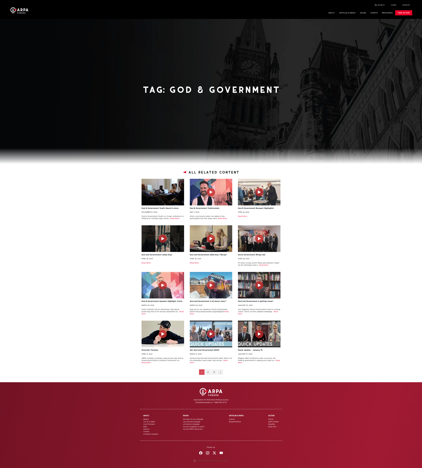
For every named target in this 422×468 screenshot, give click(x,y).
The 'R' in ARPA (149, 422)
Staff (145, 427)
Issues (363, 13)
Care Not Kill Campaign (191, 422)
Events (374, 13)
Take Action (404, 13)
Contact (146, 431)
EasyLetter (272, 427)
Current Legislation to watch (193, 427)
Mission (146, 419)
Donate (406, 5)
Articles (232, 419)
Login (393, 5)
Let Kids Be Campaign (191, 424)
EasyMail (271, 424)
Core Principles (149, 424)
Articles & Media (347, 13)
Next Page (220, 372)
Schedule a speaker (150, 434)
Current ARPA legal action (193, 429)
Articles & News (236, 415)
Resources (387, 13)
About (331, 13)
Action (271, 415)
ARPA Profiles (273, 422)
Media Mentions (235, 422)
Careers (146, 429)
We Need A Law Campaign (193, 419)
